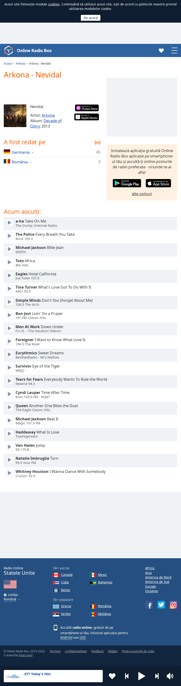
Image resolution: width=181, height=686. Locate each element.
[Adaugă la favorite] (112, 676)
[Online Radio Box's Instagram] (173, 605)
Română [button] (10, 599)
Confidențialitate (76, 651)
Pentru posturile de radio (138, 651)
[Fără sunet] (171, 676)
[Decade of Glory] (15, 115)
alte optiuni (142, 193)
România (104, 606)
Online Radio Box (34, 50)
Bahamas (105, 582)
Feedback (97, 651)
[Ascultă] (9, 222)
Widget (112, 651)
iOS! (83, 637)
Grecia (66, 606)
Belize (65, 590)
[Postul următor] (156, 676)
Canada (67, 574)
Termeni (55, 651)
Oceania (151, 591)
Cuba (65, 582)
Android (66, 637)
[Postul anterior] (127, 676)
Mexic (102, 574)
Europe (150, 586)
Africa (149, 568)
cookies (54, 4)
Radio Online (19, 571)
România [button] (20, 161)
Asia (148, 572)
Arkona (48, 115)
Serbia (66, 614)
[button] (142, 676)
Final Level (26, 655)
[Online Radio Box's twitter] (161, 604)
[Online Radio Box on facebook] (149, 604)
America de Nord (158, 577)
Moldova (104, 614)
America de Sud (157, 581)
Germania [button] (21, 152)
